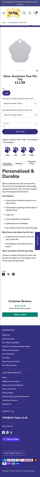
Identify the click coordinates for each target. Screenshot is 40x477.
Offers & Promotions (10, 350)
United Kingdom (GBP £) (12, 453)
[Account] (30, 12)
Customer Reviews (10, 400)
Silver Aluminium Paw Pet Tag (18, 22)
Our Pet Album (8, 354)
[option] (20, 51)
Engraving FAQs (32, 162)
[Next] (37, 70)
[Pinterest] (7, 432)
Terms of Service (9, 389)
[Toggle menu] (2, 13)
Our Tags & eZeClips (10, 342)
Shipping (19, 163)
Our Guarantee (8, 339)
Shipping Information (11, 381)
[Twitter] (11, 432)
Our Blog (6, 358)
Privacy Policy (7, 393)
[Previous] (3, 70)
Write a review (20, 315)
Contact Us (6, 404)
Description (7, 163)
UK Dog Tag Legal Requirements (15, 396)
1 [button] (16, 70)
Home (4, 22)
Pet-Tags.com (17, 471)
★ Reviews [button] (38, 240)
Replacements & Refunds (12, 385)
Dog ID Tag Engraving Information (16, 346)
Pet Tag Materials (9, 365)
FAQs (4, 377)
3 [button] (21, 70)
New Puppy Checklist (11, 361)
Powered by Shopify (28, 471)
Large (6, 93)
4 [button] (24, 70)
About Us (6, 335)
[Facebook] (3, 432)
